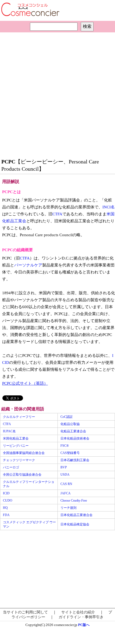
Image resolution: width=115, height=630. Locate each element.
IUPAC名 (9, 431)
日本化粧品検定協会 (74, 524)
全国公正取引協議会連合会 (22, 474)
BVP (63, 467)
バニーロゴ (11, 467)
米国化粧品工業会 (16, 438)
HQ (5, 508)
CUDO (7, 500)
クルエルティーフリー (19, 417)
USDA (65, 474)
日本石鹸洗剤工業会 (74, 460)
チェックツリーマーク (19, 460)
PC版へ (84, 625)
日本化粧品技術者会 (74, 438)
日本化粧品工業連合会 (76, 515)
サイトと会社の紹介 (78, 612)
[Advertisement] (57, 93)
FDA (6, 515)
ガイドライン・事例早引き (81, 617)
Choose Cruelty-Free (73, 500)
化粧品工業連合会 (73, 431)
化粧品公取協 (70, 424)
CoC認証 (66, 417)
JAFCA (65, 493)
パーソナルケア (28, 265)
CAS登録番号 (70, 453)
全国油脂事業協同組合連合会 (24, 453)
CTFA (57, 214)
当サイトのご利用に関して (25, 612)
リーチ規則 (68, 508)
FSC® (64, 446)
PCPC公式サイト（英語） (25, 383)
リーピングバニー (16, 446)
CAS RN (66, 484)
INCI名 (108, 207)
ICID (6, 493)
